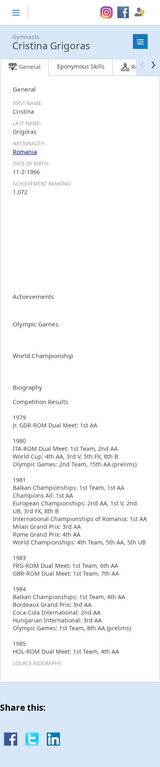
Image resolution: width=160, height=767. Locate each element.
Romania (25, 152)
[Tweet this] (32, 743)
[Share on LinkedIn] (53, 743)
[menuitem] (106, 13)
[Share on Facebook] (10, 743)
